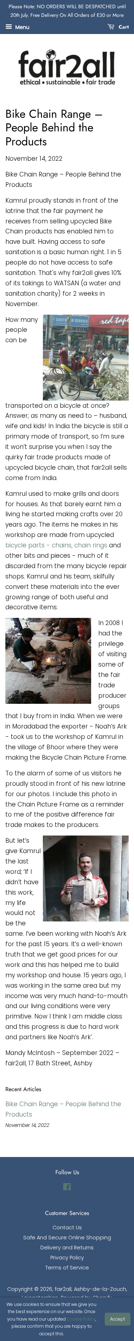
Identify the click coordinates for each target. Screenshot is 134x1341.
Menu (21, 26)
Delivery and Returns (67, 1247)
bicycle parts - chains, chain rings (56, 545)
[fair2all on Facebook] (67, 1188)
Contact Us (67, 1227)
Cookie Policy (81, 1319)
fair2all (63, 1289)
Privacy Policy (67, 1257)
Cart (123, 26)
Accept (117, 1319)
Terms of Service (67, 1267)
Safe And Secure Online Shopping (67, 1237)
